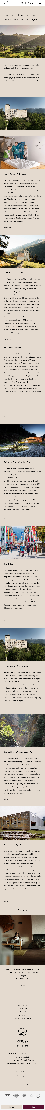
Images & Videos (22, 1018)
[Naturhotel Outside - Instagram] (26, 1046)
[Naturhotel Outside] (6, 3)
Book (33, 1107)
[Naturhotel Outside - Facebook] (22, 1046)
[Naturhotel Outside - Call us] (29, 3)
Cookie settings (22, 1083)
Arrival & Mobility (22, 1071)
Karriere (22, 1008)
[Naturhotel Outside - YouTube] (18, 1046)
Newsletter (22, 1012)
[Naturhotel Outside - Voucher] (26, 3)
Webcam (22, 1015)
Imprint (22, 1079)
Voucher (22, 1005)
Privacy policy (22, 1075)
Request (11, 1107)
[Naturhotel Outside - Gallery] (22, 3)
